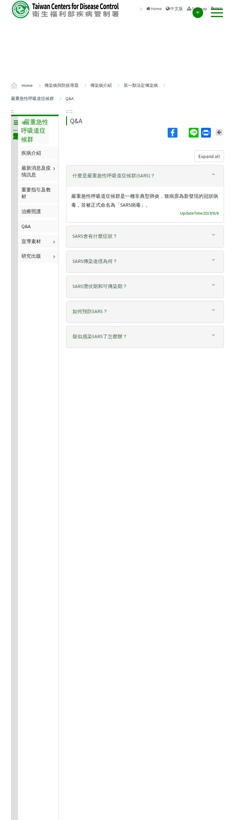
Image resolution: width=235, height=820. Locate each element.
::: (12, 111)
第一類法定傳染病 (141, 85)
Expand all (209, 156)
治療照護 (31, 211)
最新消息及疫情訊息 (36, 171)
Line (194, 133)
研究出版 (31, 256)
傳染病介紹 (101, 85)
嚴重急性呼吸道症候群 (32, 98)
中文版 (176, 8)
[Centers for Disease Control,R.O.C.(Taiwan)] (66, 9)
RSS (218, 8)
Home (156, 8)
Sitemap (199, 8)
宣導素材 (31, 241)
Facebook (177, 133)
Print (206, 133)
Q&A (69, 98)
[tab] (145, 176)
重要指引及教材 (36, 193)
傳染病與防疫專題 (61, 85)
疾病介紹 (31, 153)
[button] (145, 176)
